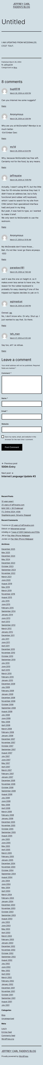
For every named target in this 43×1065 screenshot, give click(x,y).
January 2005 (7, 860)
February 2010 (8, 677)
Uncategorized (8, 1019)
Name (5, 398)
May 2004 (6, 888)
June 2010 (6, 666)
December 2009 (8, 684)
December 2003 (8, 905)
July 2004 (6, 881)
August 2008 (7, 711)
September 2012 (8, 625)
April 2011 (6, 646)
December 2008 (8, 698)
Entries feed (7, 1032)
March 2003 (7, 936)
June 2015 (6, 604)
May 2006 (6, 805)
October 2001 (7, 995)
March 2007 (7, 770)
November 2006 (8, 784)
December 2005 (8, 822)
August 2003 (7, 919)
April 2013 (6, 622)
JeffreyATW (8, 65)
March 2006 (7, 812)
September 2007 (9, 749)
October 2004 (8, 870)
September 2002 (9, 957)
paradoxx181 (17, 267)
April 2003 (6, 933)
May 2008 (6, 722)
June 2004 (6, 884)
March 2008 (7, 729)
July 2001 (6, 1005)
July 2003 (6, 922)
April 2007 (6, 767)
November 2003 (8, 908)
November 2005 (8, 825)
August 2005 (7, 836)
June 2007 (6, 760)
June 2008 (6, 718)
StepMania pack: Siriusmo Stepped (16, 515)
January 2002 (7, 984)
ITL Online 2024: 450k (11, 512)
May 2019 (6, 587)
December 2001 (8, 988)
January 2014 (7, 615)
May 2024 (6, 559)
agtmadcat (16, 301)
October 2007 (7, 746)
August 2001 (7, 1002)
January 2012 (7, 632)
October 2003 (7, 912)
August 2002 (7, 960)
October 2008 (7, 704)
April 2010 (6, 670)
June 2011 (6, 642)
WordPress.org (8, 1039)
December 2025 (8, 549)
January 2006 (7, 818)
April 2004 (6, 891)
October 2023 (7, 566)
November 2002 (8, 950)
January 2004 (7, 901)
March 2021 (7, 577)
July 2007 (6, 756)
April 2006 (6, 808)
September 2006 (9, 791)
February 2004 (8, 898)
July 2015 (6, 601)
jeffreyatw (16, 175)
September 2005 (9, 832)
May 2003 (6, 929)
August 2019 (7, 584)
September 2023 (9, 570)
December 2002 (8, 946)
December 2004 (8, 863)
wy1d (13, 146)
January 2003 (7, 943)
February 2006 (8, 815)
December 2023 (8, 563)
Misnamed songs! (18, 529)
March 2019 (7, 590)
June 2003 (6, 926)
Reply (4, 106)
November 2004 (8, 867)
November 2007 (8, 742)
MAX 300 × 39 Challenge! (12, 508)
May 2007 (6, 763)
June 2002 (6, 967)
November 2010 (8, 653)
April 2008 (6, 725)
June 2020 (6, 580)
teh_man (15, 333)
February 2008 (8, 732)
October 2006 (7, 787)
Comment (6, 373)
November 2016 (8, 594)
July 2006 (6, 798)
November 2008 (8, 701)
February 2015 (8, 608)
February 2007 (8, 774)
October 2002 (7, 953)
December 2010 (8, 649)
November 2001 (8, 991)
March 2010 (7, 673)
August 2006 (7, 794)
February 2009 (8, 691)
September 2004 (9, 874)
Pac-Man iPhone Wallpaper (18, 535)
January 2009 (7, 694)
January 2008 (7, 736)
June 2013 (6, 618)
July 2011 (5, 639)
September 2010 (8, 660)
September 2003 (9, 915)
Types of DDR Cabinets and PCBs (25, 532)
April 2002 (6, 974)
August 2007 (7, 753)
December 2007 (8, 739)
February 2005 (8, 856)
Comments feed (8, 1035)
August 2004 (7, 877)
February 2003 (8, 939)
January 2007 (7, 777)
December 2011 (8, 635)
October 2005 (7, 829)
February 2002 (8, 981)
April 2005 (6, 850)
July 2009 (6, 687)
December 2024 (8, 556)
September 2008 (9, 708)
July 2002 (6, 964)
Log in (4, 1029)
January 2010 (7, 680)
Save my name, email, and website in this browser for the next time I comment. (20, 438)
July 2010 (6, 663)
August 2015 (7, 597)
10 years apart (8, 501)
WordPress (23, 1056)
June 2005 (6, 843)
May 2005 (6, 846)
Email (4, 411)
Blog (15, 67)
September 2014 (9, 611)
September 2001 (8, 998)
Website (5, 424)
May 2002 (6, 971)
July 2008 (6, 715)
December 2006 (8, 780)
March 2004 (7, 895)
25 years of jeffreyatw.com (13, 505)
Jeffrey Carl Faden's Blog (19, 1051)
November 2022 (8, 573)
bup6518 (15, 89)
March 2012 (7, 628)
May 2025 (6, 552)
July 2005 (6, 839)
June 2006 (6, 801)
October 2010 (7, 656)
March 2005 (7, 853)
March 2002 (7, 977)
